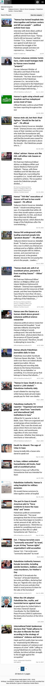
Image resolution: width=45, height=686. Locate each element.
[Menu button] (42, 2)
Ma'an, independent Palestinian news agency (22, 661)
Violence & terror (13, 9)
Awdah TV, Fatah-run (19, 53)
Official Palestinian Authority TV (22, 92)
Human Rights (18, 11)
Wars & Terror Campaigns (27, 9)
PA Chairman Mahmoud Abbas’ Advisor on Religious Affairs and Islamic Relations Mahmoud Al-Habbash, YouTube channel (23, 189)
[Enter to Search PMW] (37, 2)
